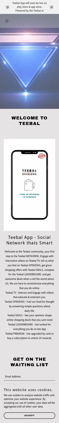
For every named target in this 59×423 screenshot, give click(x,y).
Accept (29, 415)
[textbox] (29, 377)
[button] (7, 21)
